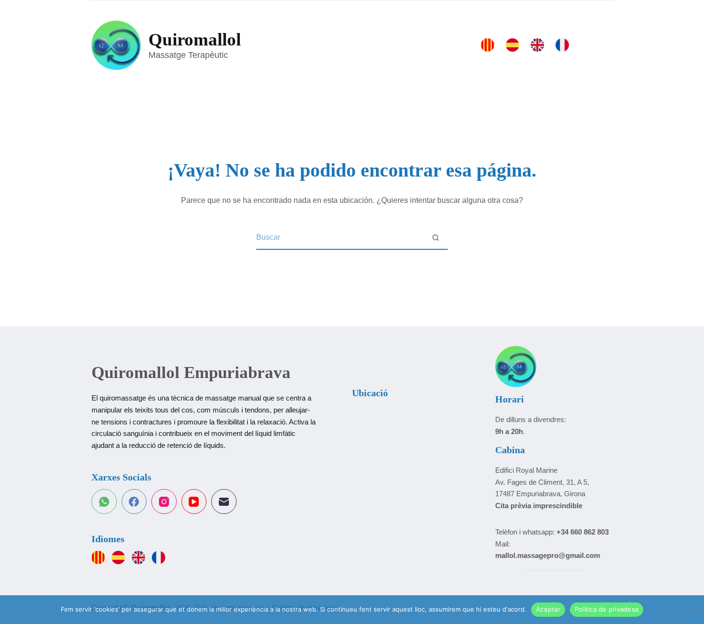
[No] (692, 609)
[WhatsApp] (104, 501)
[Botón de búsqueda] (436, 238)
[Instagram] (164, 501)
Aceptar (548, 609)
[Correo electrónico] (224, 501)
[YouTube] (194, 501)
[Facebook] (134, 501)
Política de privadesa (606, 609)
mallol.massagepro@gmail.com (547, 555)
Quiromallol (194, 39)
